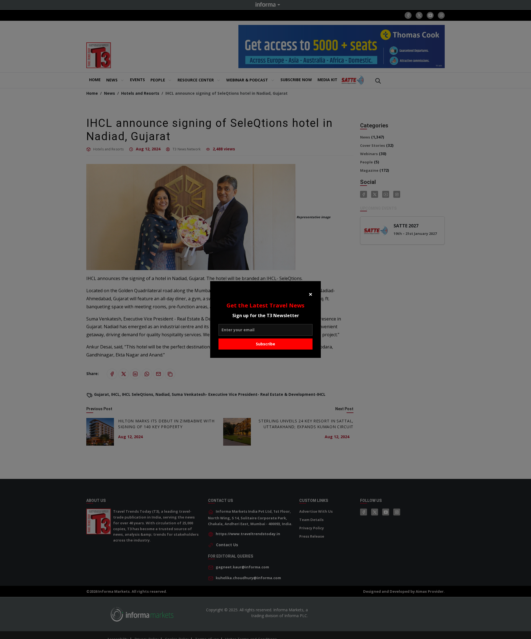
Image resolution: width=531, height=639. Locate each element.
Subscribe (265, 344)
